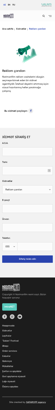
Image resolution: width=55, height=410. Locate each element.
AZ (4, 5)
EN (9, 5)
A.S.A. (5, 143)
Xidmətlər (21, 29)
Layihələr (6, 336)
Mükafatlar (7, 366)
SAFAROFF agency (36, 402)
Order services (9, 351)
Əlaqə (5, 346)
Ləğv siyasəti (8, 381)
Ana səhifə (7, 29)
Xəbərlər (6, 356)
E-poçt (6, 200)
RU (13, 5)
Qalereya (7, 361)
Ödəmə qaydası (10, 387)
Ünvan (5, 219)
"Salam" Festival (10, 341)
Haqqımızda (8, 326)
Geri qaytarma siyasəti (14, 376)
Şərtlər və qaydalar (11, 371)
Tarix (4, 162)
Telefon (6, 238)
